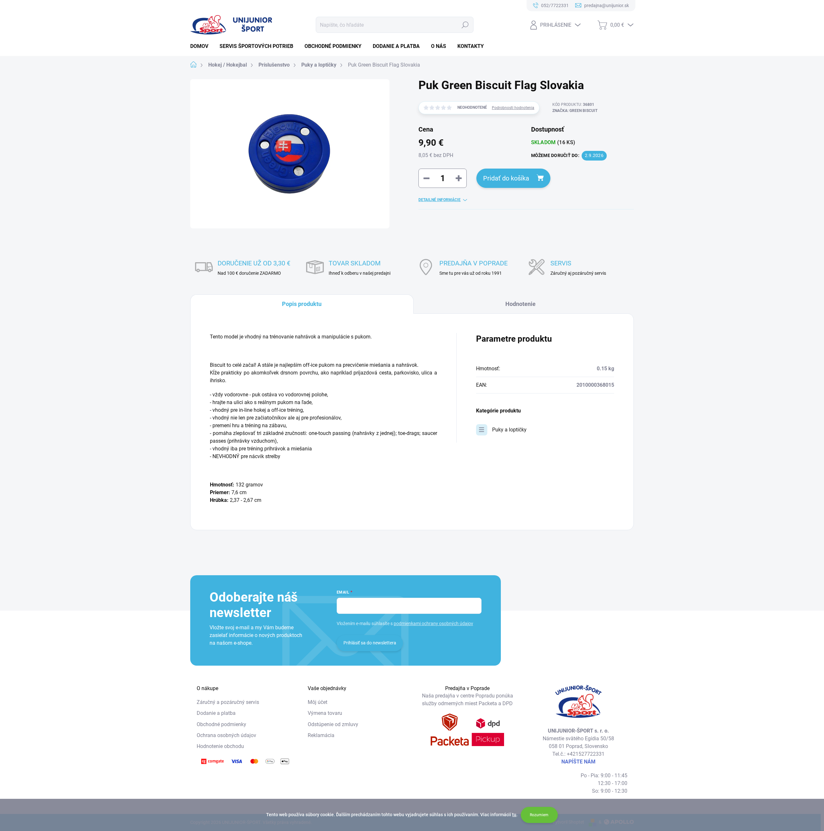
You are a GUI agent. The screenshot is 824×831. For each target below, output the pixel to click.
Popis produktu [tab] (302, 303)
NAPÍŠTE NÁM (578, 762)
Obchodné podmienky (221, 724)
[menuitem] (201, 46)
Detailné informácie (439, 200)
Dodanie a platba (216, 713)
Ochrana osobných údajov (226, 735)
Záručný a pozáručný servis (228, 702)
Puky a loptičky (509, 430)
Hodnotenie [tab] (520, 303)
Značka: (574, 110)
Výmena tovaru (325, 713)
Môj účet (317, 702)
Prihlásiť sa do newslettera (369, 642)
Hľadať (465, 24)
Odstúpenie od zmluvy (333, 724)
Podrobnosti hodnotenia (513, 108)
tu (514, 814)
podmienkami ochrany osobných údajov (433, 623)
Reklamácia (321, 735)
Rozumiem (539, 815)
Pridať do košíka (506, 178)
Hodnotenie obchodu (220, 746)
